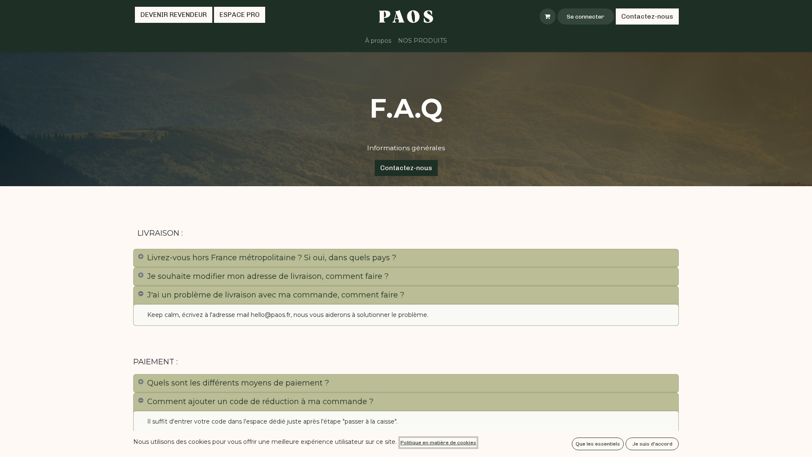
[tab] (406, 258)
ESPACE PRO (239, 15)
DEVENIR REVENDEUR (173, 15)
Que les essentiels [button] (598, 444)
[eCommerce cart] (548, 16)
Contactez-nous (647, 16)
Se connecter (585, 16)
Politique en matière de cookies (438, 443)
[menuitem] (378, 41)
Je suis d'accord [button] (652, 444)
